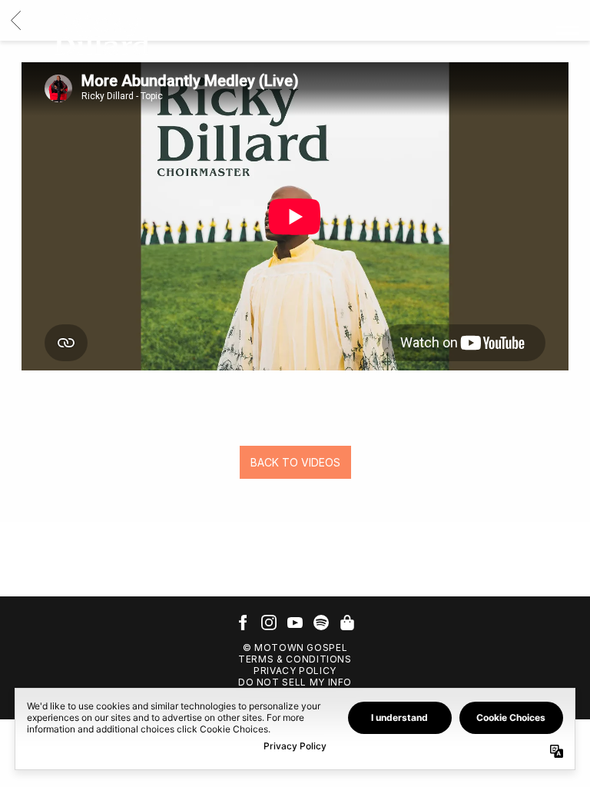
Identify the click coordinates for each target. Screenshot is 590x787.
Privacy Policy (295, 670)
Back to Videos (295, 462)
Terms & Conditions (295, 659)
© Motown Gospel (295, 647)
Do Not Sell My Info (295, 682)
